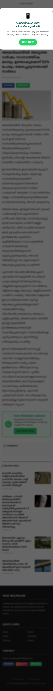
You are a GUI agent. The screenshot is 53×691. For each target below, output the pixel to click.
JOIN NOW (28, 42)
